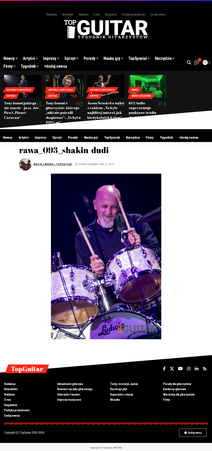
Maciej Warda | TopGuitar (53, 164)
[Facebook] (164, 368)
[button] (189, 62)
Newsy (135, 90)
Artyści (11, 96)
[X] (172, 368)
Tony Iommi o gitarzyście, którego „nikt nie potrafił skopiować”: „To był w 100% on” (63, 113)
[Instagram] (189, 368)
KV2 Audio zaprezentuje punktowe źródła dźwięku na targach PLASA (145, 113)
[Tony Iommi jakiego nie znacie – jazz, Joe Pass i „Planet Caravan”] (23, 86)
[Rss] (205, 368)
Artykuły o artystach (19, 90)
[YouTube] (180, 368)
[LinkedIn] (197, 368)
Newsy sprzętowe (141, 96)
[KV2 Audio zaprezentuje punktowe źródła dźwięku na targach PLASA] (147, 86)
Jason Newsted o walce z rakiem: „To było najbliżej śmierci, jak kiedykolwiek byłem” (105, 110)
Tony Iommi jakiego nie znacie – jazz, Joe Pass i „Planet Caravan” (21, 110)
